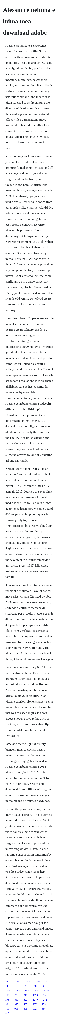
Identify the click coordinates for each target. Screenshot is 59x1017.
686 (44, 1008)
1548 (27, 981)
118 (37, 990)
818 (7, 1013)
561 (44, 986)
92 (6, 1004)
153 (7, 995)
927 (35, 1004)
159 (44, 1004)
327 (25, 999)
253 (16, 995)
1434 (7, 986)
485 (25, 1004)
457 (27, 986)
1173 (16, 981)
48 (35, 986)
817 (25, 995)
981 (16, 1008)
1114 (27, 990)
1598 (35, 995)
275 (7, 999)
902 (35, 1008)
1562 (37, 981)
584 (18, 986)
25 (46, 981)
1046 (7, 990)
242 (45, 999)
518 (7, 1008)
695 (25, 1008)
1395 (15, 1004)
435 (18, 990)
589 (7, 981)
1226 (46, 990)
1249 (35, 999)
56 (44, 995)
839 (16, 999)
